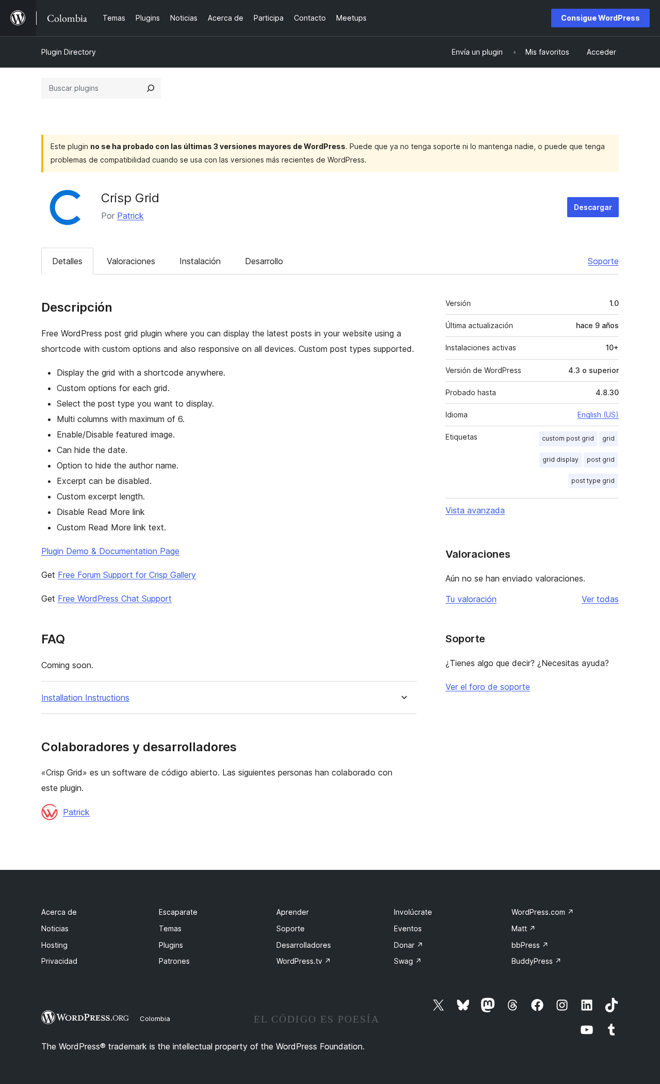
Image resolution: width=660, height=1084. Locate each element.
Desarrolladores (303, 945)
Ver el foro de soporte (488, 687)
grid (608, 438)
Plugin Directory (68, 51)
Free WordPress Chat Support (115, 598)
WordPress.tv (303, 961)
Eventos (408, 928)
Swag (408, 961)
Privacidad (59, 961)
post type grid (593, 480)
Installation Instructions (85, 698)
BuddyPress (537, 961)
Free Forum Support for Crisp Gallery (127, 575)
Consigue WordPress (600, 17)
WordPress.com (543, 912)
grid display (560, 459)
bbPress (530, 945)
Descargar (593, 207)
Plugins (171, 945)
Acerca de (59, 912)
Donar (408, 945)
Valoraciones (131, 261)
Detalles (67, 261)
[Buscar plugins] (150, 88)
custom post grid (568, 438)
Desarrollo (264, 261)
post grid (601, 459)
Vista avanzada (475, 510)
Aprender (292, 912)
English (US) (598, 414)
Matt (524, 928)
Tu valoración (471, 599)
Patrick (130, 216)
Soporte (603, 261)
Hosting (54, 945)
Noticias (55, 928)
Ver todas (600, 599)
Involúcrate (413, 912)
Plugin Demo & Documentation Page (110, 551)
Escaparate (178, 912)
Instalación (200, 261)
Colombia (155, 1018)
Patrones (174, 961)
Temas (170, 928)
